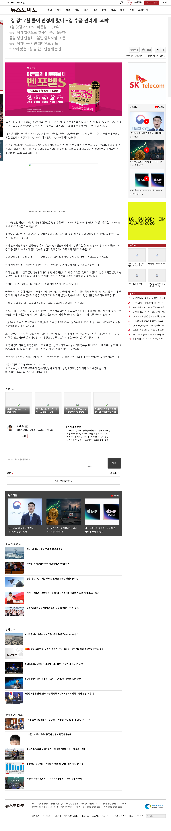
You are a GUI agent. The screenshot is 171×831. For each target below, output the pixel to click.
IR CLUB (85, 816)
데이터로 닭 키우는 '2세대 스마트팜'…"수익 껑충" (88, 437)
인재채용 (46, 816)
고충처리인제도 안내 (101, 816)
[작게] (163, 49)
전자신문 (138, 2)
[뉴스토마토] (24, 10)
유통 (122, 10)
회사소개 (36, 816)
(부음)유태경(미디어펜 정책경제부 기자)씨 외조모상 (88, 430)
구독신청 (139, 816)
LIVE (129, 2)
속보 (49, 10)
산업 (104, 10)
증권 (86, 10)
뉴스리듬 (134, 107)
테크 (113, 10)
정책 (67, 10)
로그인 (165, 2)
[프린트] (143, 49)
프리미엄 (143, 10)
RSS (131, 816)
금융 (95, 10)
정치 (58, 10)
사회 (77, 10)
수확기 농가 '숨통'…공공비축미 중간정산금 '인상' (88, 440)
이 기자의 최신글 (73, 427)
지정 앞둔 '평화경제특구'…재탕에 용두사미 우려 (87, 434)
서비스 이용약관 (119, 816)
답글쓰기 (134, 50)
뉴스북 (23, 436)
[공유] (149, 49)
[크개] (157, 49)
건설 (131, 10)
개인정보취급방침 (71, 816)
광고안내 (57, 816)
